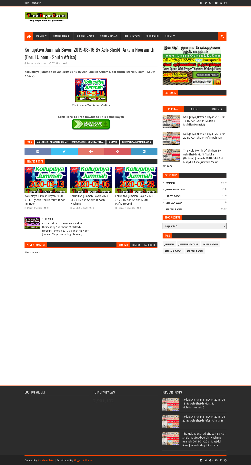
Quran (168, 36)
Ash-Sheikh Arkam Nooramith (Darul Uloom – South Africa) (70, 142)
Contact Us (36, 3)
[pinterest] (221, 3)
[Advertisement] (91, 347)
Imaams (40, 36)
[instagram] (225, 3)
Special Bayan (174, 209)
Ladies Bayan (173, 196)
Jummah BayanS (61, 36)
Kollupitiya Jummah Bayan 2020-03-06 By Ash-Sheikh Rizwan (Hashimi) (89, 199)
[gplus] (210, 3)
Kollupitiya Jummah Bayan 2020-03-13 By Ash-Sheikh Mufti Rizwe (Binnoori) (45, 199)
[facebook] (201, 3)
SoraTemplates (46, 460)
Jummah (112, 142)
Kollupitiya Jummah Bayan (136, 142)
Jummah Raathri (175, 189)
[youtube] (216, 3)
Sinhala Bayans (108, 36)
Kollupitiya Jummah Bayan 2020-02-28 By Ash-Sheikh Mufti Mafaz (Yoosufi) (134, 199)
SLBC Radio (152, 36)
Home (27, 3)
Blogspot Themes (84, 460)
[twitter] (206, 3)
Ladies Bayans (132, 36)
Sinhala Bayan (174, 203)
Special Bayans (85, 36)
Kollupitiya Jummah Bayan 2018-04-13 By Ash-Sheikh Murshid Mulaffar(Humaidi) (204, 120)
